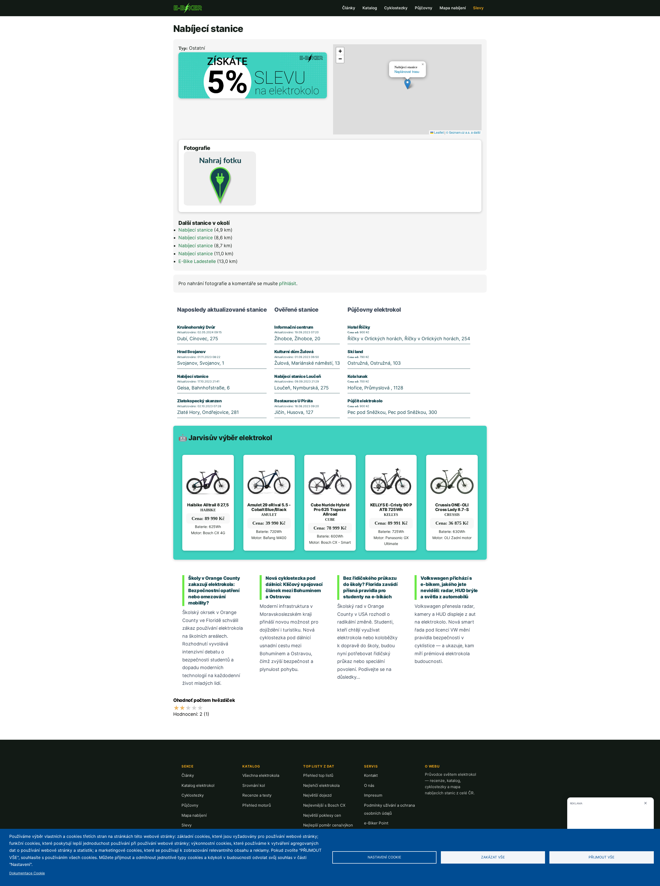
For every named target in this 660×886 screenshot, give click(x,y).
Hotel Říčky (359, 327)
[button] (407, 84)
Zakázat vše (493, 857)
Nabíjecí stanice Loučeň (297, 376)
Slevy (478, 7)
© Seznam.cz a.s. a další (463, 132)
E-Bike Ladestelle (197, 261)
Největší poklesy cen (322, 815)
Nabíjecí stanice (195, 230)
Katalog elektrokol (198, 785)
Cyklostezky (396, 7)
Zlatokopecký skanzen (199, 400)
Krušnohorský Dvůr (196, 327)
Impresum (373, 795)
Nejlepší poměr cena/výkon (328, 825)
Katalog (369, 7)
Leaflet (438, 132)
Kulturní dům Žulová (293, 351)
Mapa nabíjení (453, 7)
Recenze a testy (256, 795)
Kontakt (371, 775)
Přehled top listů (318, 775)
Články (348, 7)
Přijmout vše (601, 857)
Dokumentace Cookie (27, 873)
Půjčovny (423, 7)
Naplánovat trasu (406, 71)
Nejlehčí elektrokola (321, 785)
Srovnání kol (253, 785)
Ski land (355, 351)
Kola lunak (357, 376)
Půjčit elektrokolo (365, 400)
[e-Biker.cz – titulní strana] (187, 8)
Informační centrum (293, 327)
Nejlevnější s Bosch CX (324, 805)
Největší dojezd (317, 795)
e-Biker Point (376, 823)
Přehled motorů (256, 805)
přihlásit (287, 283)
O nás (369, 785)
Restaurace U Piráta (293, 400)
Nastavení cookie (384, 857)
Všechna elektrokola (260, 775)
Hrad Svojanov (191, 351)
